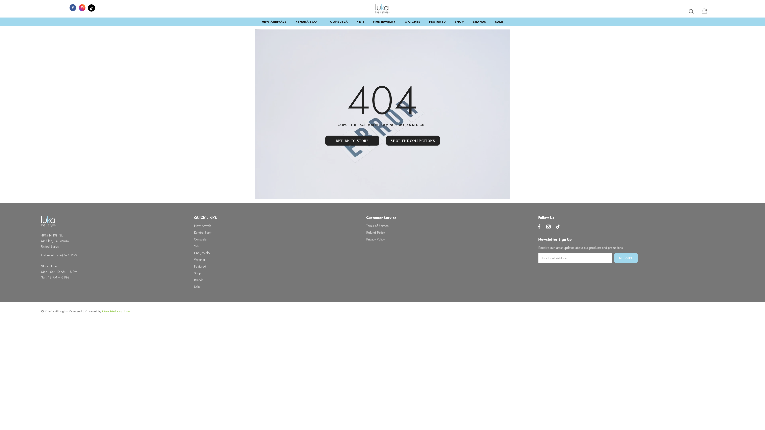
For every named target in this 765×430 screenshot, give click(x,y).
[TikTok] (91, 7)
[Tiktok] (557, 227)
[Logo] (382, 9)
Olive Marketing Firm (116, 311)
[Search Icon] (691, 11)
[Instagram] (82, 7)
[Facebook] (72, 7)
